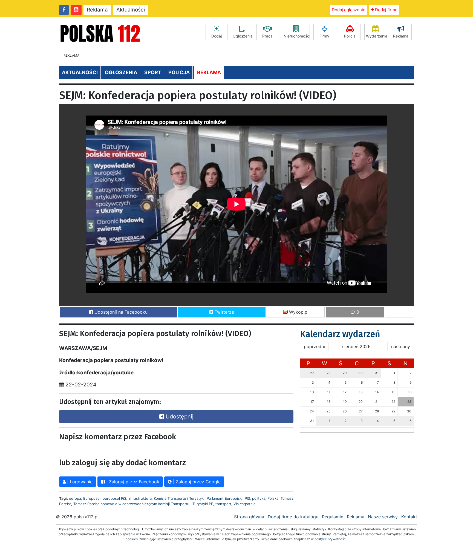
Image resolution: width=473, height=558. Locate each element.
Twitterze (223, 312)
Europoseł (91, 498)
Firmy (324, 36)
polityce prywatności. (331, 539)
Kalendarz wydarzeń (340, 334)
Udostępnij (179, 416)
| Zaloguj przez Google (196, 481)
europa (75, 498)
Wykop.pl (298, 312)
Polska (272, 498)
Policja (350, 36)
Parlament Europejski (225, 498)
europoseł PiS (114, 498)
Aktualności (130, 10)
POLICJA (179, 72)
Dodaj (216, 36)
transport (223, 504)
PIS (247, 498)
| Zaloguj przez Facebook (132, 481)
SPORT (152, 72)
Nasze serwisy (383, 516)
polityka (258, 498)
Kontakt (409, 516)
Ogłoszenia (243, 36)
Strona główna (249, 516)
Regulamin (332, 516)
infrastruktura (140, 498)
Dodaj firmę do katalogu (293, 516)
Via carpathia (244, 504)
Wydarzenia (376, 36)
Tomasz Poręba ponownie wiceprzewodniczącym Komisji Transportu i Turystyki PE (143, 504)
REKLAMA (209, 72)
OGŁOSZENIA (121, 72)
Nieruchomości (297, 36)
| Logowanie (79, 481)
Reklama (97, 10)
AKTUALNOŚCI (80, 72)
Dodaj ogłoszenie (348, 9)
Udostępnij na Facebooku (120, 312)
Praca (267, 36)
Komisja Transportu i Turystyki (179, 498)
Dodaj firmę (385, 9)
